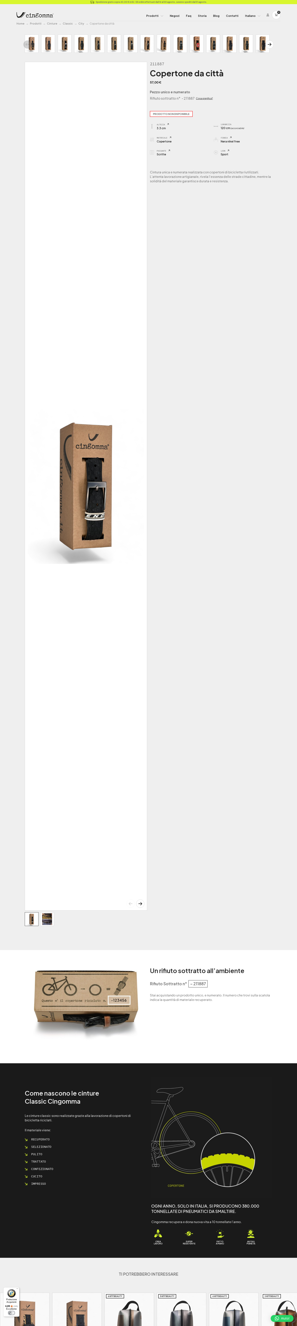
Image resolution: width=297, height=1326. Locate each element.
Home (20, 23)
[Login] (268, 15)
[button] (140, 904)
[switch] (11, 1313)
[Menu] (17, 1289)
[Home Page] (35, 14)
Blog (216, 16)
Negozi (174, 16)
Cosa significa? (204, 98)
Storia (202, 16)
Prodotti (152, 16)
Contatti (232, 16)
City (81, 23)
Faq (188, 16)
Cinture (52, 23)
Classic (68, 23)
